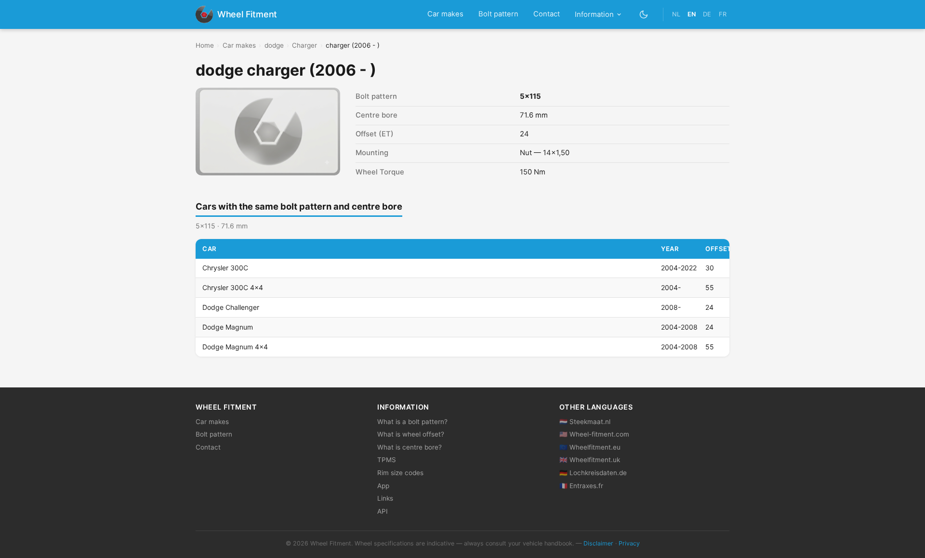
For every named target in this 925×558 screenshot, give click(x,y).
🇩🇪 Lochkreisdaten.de (593, 473)
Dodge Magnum (227, 327)
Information (594, 14)
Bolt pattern (498, 14)
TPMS (386, 460)
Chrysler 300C (225, 268)
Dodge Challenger (230, 307)
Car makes (445, 14)
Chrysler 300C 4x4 (232, 287)
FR (723, 14)
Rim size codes (400, 473)
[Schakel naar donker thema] (643, 14)
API (382, 511)
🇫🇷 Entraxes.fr (581, 486)
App (383, 486)
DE (707, 14)
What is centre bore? (409, 447)
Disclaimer (598, 543)
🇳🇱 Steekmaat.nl (584, 421)
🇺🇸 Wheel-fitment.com (594, 434)
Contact (546, 14)
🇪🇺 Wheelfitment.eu (590, 447)
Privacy (629, 543)
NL (676, 14)
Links (385, 498)
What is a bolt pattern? (412, 421)
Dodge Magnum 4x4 (235, 347)
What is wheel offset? (410, 434)
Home (205, 45)
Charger (304, 45)
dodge (274, 45)
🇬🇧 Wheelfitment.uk (589, 460)
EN (691, 14)
